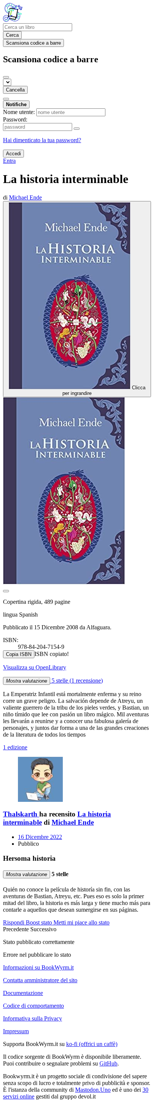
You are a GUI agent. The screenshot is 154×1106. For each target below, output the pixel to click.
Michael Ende (73, 822)
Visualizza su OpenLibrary (34, 667)
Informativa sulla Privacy (32, 1018)
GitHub (108, 1063)
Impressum (16, 1031)
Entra (9, 161)
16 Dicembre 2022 (40, 837)
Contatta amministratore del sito (40, 980)
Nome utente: (19, 112)
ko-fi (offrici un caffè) (91, 1044)
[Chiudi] (6, 77)
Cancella (15, 90)
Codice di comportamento (33, 1005)
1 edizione (15, 747)
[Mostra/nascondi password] (77, 129)
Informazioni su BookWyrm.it (38, 967)
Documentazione (23, 993)
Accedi (13, 153)
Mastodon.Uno (93, 1089)
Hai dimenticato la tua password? (42, 140)
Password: (15, 119)
